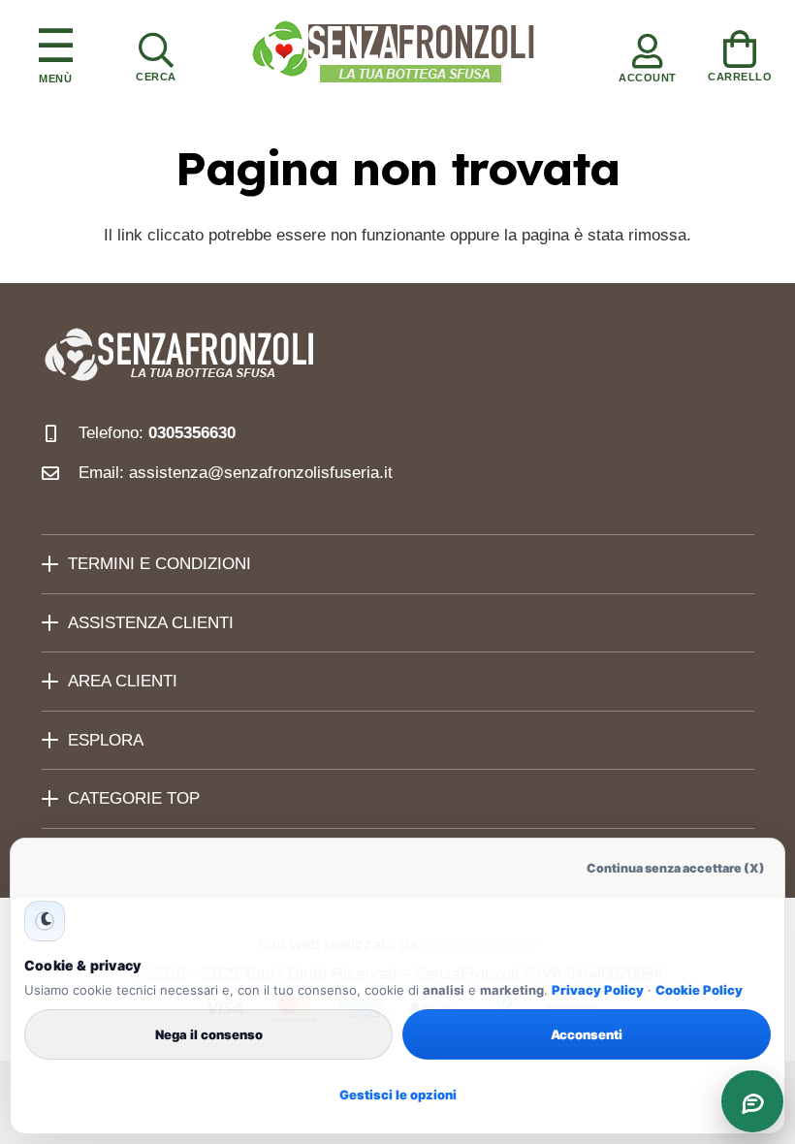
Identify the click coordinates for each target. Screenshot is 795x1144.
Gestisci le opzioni (398, 1094)
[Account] (647, 53)
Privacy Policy (598, 990)
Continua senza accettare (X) (676, 868)
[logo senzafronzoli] (394, 53)
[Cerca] (156, 53)
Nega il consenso (209, 1034)
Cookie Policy (699, 990)
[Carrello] (740, 52)
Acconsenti (586, 1034)
